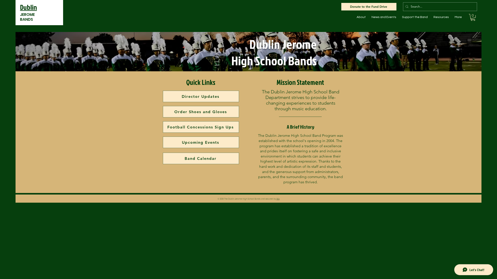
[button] (361, 17)
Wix (278, 198)
